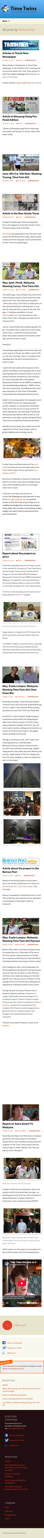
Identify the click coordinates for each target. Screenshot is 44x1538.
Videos (24, 1131)
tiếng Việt (30, 83)
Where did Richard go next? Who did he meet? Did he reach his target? (16, 1467)
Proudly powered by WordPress (14, 1533)
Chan (15, 315)
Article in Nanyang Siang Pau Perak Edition (17, 1399)
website (5, 1025)
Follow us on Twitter (14, 1348)
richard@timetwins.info (15, 1369)
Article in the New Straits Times (20, 213)
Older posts (16, 1325)
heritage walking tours (17, 499)
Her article (6, 233)
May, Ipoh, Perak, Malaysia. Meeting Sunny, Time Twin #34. (20, 284)
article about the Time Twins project (17, 886)
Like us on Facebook (14, 1343)
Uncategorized (10, 1515)
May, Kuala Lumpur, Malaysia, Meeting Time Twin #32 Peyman (21, 939)
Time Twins (21, 181)
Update (5, 1385)
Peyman (5, 315)
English (19, 83)
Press (20, 60)
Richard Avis (27, 29)
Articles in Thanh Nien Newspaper (15, 54)
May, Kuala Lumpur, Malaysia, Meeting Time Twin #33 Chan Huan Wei (20, 689)
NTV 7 (20, 594)
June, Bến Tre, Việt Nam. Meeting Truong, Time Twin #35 (22, 175)
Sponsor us (11, 1353)
